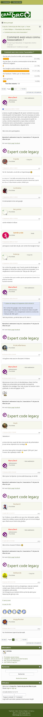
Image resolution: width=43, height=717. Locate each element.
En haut (4, 639)
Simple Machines (26, 713)
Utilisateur (5, 683)
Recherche (5, 667)
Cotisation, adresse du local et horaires (16, 659)
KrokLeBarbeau (19, 345)
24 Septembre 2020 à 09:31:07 (10, 298)
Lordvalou (17, 188)
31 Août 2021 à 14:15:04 (8, 541)
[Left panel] (40, 26)
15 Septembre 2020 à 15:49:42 (10, 197)
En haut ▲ (31, 711)
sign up (14, 688)
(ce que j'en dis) (6, 604)
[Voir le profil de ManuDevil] (4, 43)
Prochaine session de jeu (11, 657)
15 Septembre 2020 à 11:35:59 (11, 109)
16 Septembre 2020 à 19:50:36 (10, 218)
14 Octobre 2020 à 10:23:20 (9, 472)
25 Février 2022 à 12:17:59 (8, 628)
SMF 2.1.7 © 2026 (17, 713)
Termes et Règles (23, 711)
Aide (16, 711)
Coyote (16, 159)
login (8, 688)
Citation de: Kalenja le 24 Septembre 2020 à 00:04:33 (19, 303)
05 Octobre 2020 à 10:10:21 (9, 378)
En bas (4, 89)
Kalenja (16, 254)
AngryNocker (18, 619)
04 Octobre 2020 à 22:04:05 (9, 354)
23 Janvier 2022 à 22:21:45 (8, 582)
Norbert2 (17, 504)
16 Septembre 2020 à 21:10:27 (10, 242)
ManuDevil (12, 97)
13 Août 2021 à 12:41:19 (8, 513)
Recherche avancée (21, 678)
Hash (15, 423)
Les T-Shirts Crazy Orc (10, 662)
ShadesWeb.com (26, 715)
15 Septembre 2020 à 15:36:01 (10, 168)
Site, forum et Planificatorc (12, 661)
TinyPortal (11, 711)
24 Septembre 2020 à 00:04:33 (10, 263)
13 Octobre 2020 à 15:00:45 (9, 432)
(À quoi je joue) (6, 600)
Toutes (24, 89)
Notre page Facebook (14, 143)
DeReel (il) (17, 573)
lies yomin (17, 209)
